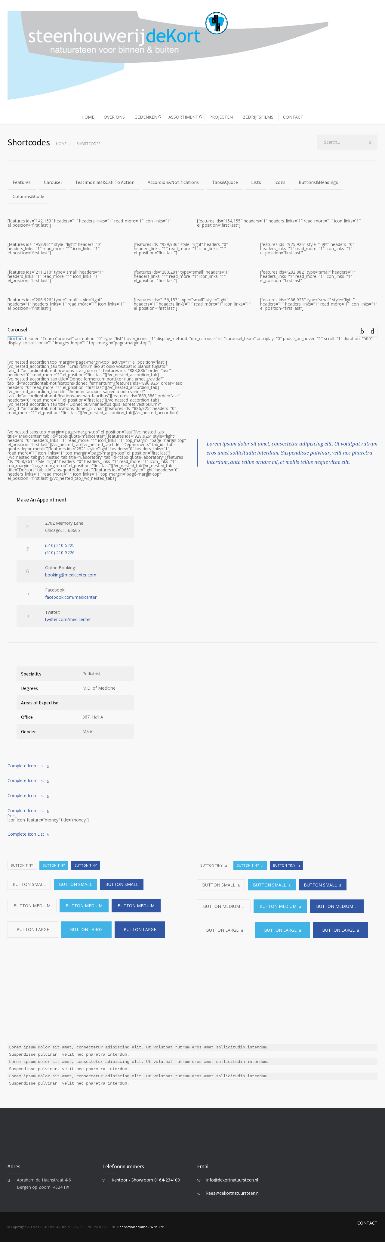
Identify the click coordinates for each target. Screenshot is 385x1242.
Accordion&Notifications (173, 182)
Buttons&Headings (318, 182)
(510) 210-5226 (60, 552)
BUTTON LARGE (33, 929)
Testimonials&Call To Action (104, 182)
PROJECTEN (221, 117)
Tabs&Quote (225, 182)
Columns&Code (28, 196)
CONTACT (293, 117)
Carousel (53, 182)
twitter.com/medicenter (68, 619)
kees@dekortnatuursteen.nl (233, 1193)
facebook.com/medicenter (71, 597)
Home (61, 143)
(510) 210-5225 (60, 545)
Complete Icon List (26, 765)
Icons (279, 182)
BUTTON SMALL (29, 884)
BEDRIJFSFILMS (257, 117)
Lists (256, 182)
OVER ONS (114, 117)
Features (22, 182)
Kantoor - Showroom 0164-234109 (146, 1180)
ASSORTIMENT (183, 117)
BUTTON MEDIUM (32, 905)
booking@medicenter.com (70, 575)
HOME (88, 117)
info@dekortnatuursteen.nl (232, 1180)
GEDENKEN (145, 117)
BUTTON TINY (22, 865)
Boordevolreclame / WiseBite (140, 1227)
